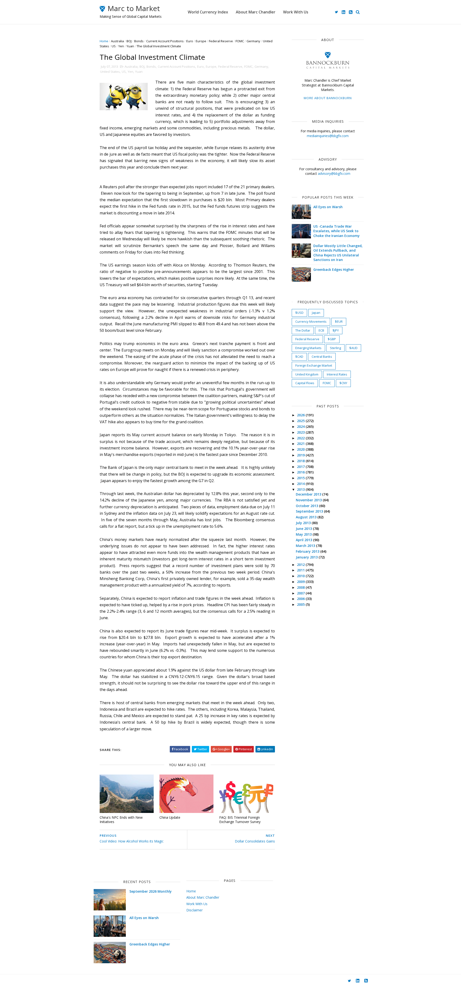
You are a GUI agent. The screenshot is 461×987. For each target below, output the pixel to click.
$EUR (339, 321)
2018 (301, 461)
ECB (321, 330)
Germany (253, 41)
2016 (301, 472)
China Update (169, 817)
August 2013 (306, 517)
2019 (301, 455)
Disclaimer (194, 910)
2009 (301, 581)
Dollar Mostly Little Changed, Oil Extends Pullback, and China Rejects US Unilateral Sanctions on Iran (338, 252)
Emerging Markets (308, 348)
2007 (301, 593)
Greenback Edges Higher (333, 269)
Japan (316, 312)
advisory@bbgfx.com (334, 173)
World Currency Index (208, 12)
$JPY (336, 330)
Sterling (335, 348)
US (114, 46)
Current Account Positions (165, 41)
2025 (301, 420)
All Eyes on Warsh (328, 207)
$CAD (299, 356)
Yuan (130, 46)
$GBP (332, 339)
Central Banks (322, 356)
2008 (301, 587)
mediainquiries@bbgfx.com (328, 135)
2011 (301, 570)
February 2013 (308, 551)
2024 (301, 426)
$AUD (353, 348)
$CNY (343, 383)
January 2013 (307, 557)
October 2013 (307, 505)
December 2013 (309, 494)
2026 (301, 415)
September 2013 (310, 511)
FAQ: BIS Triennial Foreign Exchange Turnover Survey (240, 819)
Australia (117, 41)
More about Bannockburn (328, 98)
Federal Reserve (221, 41)
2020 (301, 449)
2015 (301, 478)
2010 (301, 576)
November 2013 (309, 500)
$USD (299, 312)
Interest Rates (337, 374)
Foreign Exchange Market (313, 365)
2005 (301, 604)
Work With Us (295, 12)
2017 (301, 466)
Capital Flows (304, 383)
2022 (301, 438)
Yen (121, 46)
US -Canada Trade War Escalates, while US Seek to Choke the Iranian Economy (336, 231)
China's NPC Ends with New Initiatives (121, 819)
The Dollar (302, 330)
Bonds (139, 41)
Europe (201, 41)
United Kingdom (306, 374)
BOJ (129, 41)
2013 (301, 489)
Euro (189, 41)
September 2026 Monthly (150, 891)
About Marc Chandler (255, 12)
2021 (301, 443)
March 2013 (306, 545)
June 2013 (304, 528)
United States (110, 71)
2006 (301, 598)
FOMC (240, 41)
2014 (301, 483)
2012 (301, 564)
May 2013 (304, 534)
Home (104, 41)
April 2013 (304, 540)
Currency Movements (311, 321)
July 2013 (304, 523)
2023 (301, 432)
